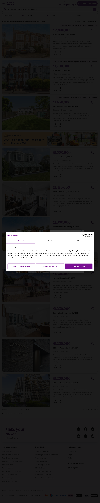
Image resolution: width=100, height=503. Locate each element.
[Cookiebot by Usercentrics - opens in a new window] (83, 235)
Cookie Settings (48, 266)
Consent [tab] (21, 241)
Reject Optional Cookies (21, 266)
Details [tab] (50, 241)
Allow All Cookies (78, 266)
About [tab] (79, 241)
